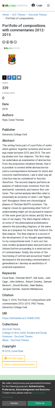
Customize (7, 397)
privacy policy (38, 393)
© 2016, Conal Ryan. (13, 351)
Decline (14, 403)
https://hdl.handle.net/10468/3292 (21, 318)
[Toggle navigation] (48, 5)
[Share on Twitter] (4, 77)
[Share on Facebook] (9, 77)
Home (5, 14)
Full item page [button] (15, 358)
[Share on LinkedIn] (14, 77)
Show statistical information (19, 364)
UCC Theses (18, 14)
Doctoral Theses (38, 14)
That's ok (39, 403)
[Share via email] (19, 77)
